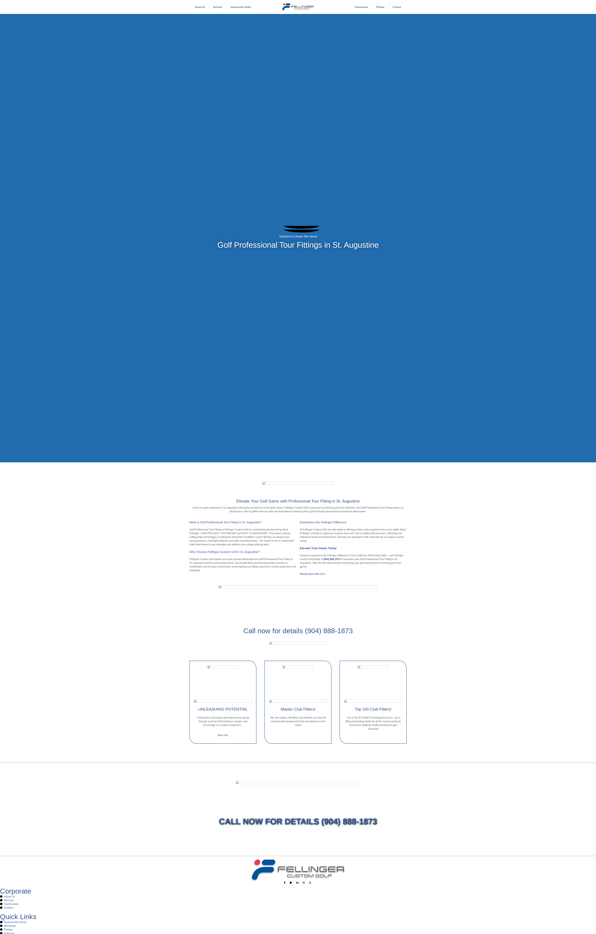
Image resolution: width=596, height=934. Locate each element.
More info (223, 735)
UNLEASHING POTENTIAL (223, 709)
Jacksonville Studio (240, 7)
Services (217, 7)
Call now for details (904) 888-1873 (298, 631)
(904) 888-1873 (316, 574)
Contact (397, 7)
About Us (200, 7)
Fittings (380, 7)
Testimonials (361, 7)
